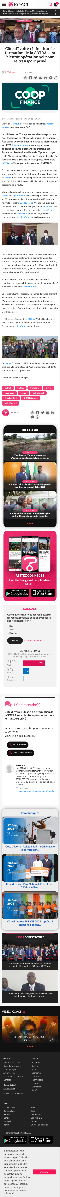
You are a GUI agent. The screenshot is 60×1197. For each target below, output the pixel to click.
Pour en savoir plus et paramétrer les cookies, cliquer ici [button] (15, 1190)
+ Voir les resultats (33, 640)
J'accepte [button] (44, 1172)
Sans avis (14, 633)
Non (12, 629)
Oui (11, 626)
